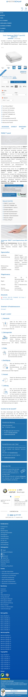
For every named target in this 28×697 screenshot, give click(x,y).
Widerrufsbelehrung (5, 595)
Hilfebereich (23, 476)
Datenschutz (4, 591)
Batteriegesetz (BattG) (6, 601)
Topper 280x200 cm (5, 668)
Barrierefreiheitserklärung (7, 603)
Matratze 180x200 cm (6, 645)
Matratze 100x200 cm (6, 637)
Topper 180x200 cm (5, 660)
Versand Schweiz (5, 538)
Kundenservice (4, 526)
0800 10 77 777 (9, 431)
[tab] (5, 126)
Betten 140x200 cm (5, 622)
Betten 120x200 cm (5, 620)
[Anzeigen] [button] (3, 309)
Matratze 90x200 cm (5, 635)
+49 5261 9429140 (12, 432)
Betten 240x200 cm (5, 630)
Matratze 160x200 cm (6, 643)
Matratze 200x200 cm (6, 647)
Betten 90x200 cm (5, 616)
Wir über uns (4, 540)
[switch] (3, 695)
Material (5, 98)
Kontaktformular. (14, 452)
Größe (4, 90)
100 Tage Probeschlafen (6, 532)
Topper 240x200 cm (5, 664)
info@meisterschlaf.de (9, 434)
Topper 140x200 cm (5, 657)
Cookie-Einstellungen (6, 608)
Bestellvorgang (4, 530)
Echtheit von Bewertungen (7, 606)
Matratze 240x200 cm (6, 649)
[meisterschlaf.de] (14, 1)
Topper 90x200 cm (5, 655)
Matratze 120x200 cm (6, 639)
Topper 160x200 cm (5, 658)
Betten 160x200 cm (5, 624)
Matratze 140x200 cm (6, 641)
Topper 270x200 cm (5, 666)
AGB (2, 593)
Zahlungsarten (4, 534)
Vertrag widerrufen (5, 597)
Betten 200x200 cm (5, 628)
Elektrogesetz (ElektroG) (6, 599)
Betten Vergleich (4, 605)
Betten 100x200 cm (5, 618)
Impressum (3, 589)
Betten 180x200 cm (5, 626)
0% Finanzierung (4, 544)
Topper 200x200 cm (5, 662)
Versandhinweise (5, 536)
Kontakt (2, 528)
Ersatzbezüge (5, 33)
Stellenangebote (4, 542)
